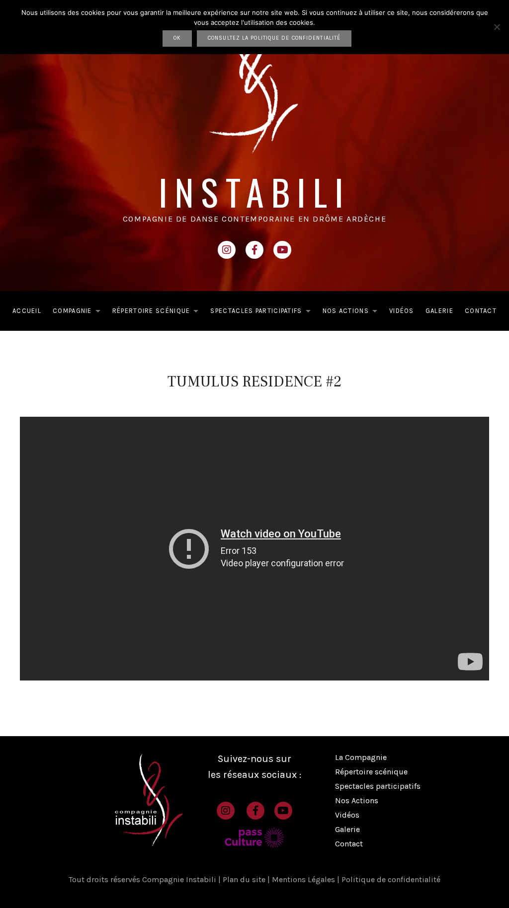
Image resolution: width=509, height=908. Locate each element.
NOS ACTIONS (353, 312)
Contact (349, 843)
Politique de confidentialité (390, 879)
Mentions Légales (304, 879)
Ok (177, 38)
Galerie (347, 829)
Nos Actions (356, 800)
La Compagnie (361, 757)
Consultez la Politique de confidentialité (274, 38)
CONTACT (481, 310)
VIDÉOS (401, 310)
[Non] (497, 27)
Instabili (255, 191)
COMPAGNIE (79, 312)
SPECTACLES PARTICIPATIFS (263, 312)
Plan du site (245, 879)
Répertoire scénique (371, 771)
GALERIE (439, 310)
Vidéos (347, 815)
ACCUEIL (26, 310)
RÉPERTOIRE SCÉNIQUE (158, 312)
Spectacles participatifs (378, 786)
